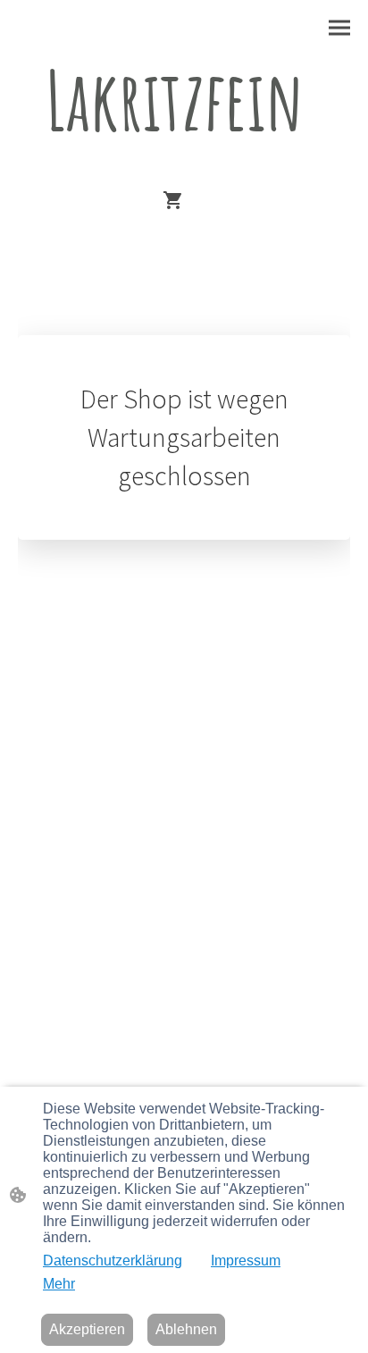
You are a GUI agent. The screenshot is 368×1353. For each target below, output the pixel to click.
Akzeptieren (87, 1329)
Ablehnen (186, 1329)
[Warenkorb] (177, 200)
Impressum (245, 1260)
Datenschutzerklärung (112, 1260)
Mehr (59, 1283)
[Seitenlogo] (184, 166)
